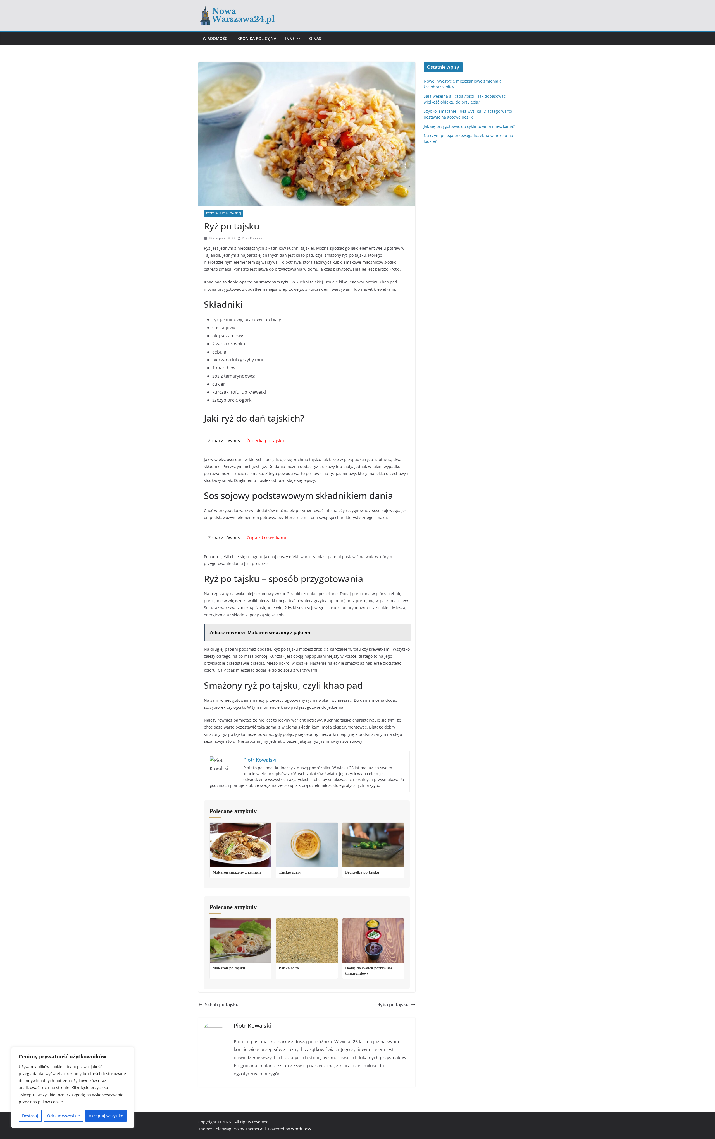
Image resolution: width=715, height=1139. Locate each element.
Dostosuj (30, 1115)
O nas (315, 38)
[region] (72, 1087)
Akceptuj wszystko (106, 1115)
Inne (290, 38)
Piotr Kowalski (252, 238)
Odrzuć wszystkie (63, 1115)
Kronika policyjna (256, 38)
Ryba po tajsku (393, 1004)
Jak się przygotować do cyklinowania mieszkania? (469, 126)
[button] (297, 38)
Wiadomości (215, 38)
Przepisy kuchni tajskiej (223, 213)
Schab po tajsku (222, 1004)
